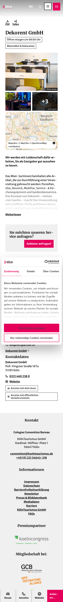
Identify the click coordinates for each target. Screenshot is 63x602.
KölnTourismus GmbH (31, 509)
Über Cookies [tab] (51, 271)
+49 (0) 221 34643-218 (31, 457)
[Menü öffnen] (48, 6)
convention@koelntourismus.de (31, 453)
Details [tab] (31, 271)
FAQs (31, 513)
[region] (31, 131)
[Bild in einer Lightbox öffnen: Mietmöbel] (31, 72)
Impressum (31, 481)
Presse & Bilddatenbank (31, 497)
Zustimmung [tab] (11, 271)
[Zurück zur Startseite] (7, 6)
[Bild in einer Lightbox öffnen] (31, 540)
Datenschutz (31, 485)
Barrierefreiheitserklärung (31, 489)
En (31, 6)
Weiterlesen (13, 214)
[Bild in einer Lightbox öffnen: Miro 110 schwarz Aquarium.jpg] (18, 101)
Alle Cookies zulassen (32, 328)
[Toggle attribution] (54, 143)
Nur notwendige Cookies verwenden (31, 337)
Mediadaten (31, 501)
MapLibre (12, 143)
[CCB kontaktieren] (56, 7)
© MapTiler (24, 143)
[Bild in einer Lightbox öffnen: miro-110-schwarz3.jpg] (45, 101)
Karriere (31, 505)
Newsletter (31, 493)
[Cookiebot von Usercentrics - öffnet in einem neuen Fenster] (45, 262)
